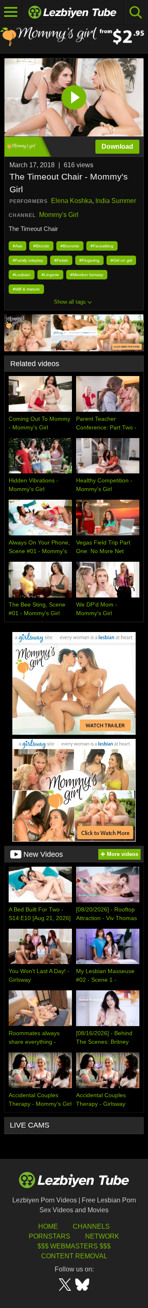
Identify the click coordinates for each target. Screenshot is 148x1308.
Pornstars (49, 1236)
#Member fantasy (86, 274)
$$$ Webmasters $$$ (74, 1246)
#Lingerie (50, 274)
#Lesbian (21, 274)
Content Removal (74, 1256)
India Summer (115, 200)
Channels (91, 1226)
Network (102, 1236)
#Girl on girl (121, 260)
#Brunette (69, 246)
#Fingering (89, 260)
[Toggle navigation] (11, 12)
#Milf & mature (26, 289)
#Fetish (61, 260)
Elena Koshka (71, 200)
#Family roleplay (28, 260)
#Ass (17, 246)
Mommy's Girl (59, 214)
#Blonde (41, 246)
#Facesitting (101, 246)
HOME (48, 1226)
